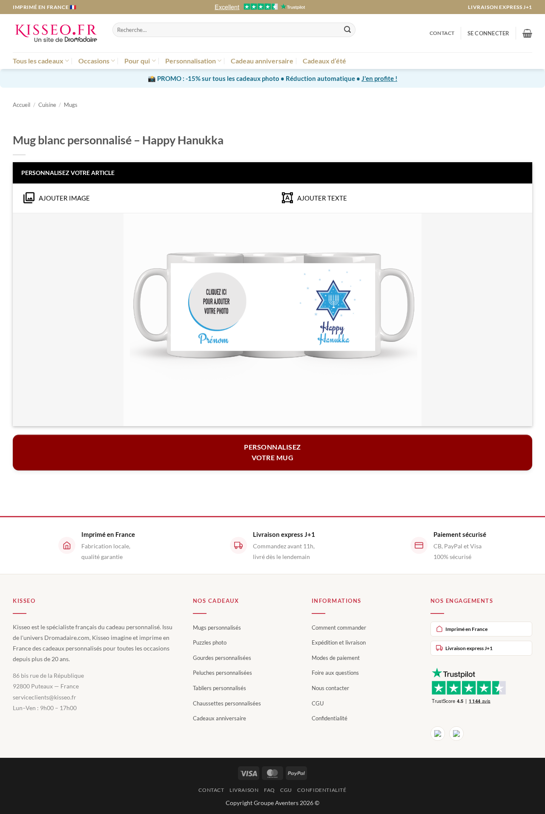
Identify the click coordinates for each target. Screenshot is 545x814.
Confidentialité (329, 718)
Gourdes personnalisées (222, 657)
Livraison (244, 790)
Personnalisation (190, 61)
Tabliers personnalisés (219, 688)
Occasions (93, 61)
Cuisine (47, 104)
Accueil (21, 104)
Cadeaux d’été (324, 61)
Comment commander (339, 627)
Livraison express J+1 (500, 7)
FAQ (269, 790)
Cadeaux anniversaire (219, 718)
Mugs (70, 104)
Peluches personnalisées (222, 672)
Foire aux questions (335, 672)
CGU (318, 703)
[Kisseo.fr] (56, 33)
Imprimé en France (466, 629)
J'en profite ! (379, 78)
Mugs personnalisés (217, 627)
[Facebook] (437, 733)
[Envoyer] (347, 30)
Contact (442, 33)
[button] (489, 33)
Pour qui (137, 61)
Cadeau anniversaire (262, 61)
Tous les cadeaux (38, 61)
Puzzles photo (210, 642)
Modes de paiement (336, 657)
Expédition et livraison (339, 642)
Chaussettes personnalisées (227, 703)
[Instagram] (456, 733)
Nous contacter (330, 688)
